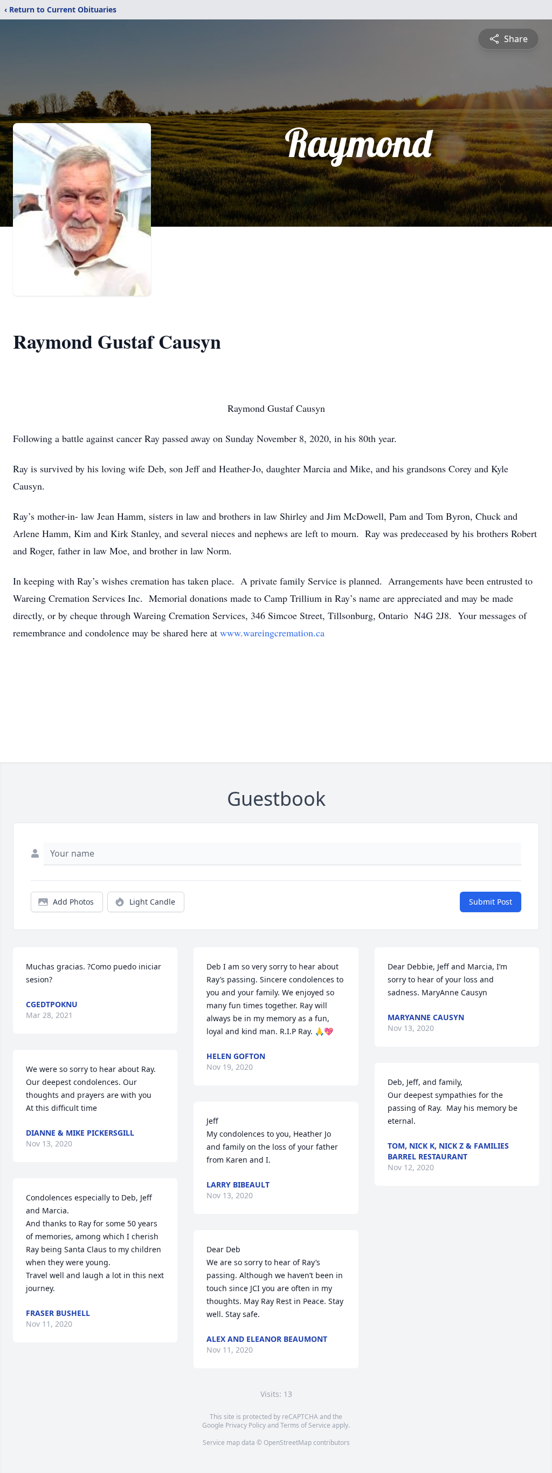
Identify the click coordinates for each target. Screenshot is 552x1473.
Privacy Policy (245, 1425)
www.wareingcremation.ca (272, 632)
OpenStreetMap (288, 1442)
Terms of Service (305, 1425)
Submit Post (490, 902)
